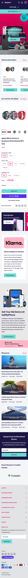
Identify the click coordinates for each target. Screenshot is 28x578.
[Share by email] (25, 205)
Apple (4, 76)
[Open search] (19, 2)
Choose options (10, 90)
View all (24, 60)
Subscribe (14, 454)
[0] (25, 2)
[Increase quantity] (17, 185)
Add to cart (14, 191)
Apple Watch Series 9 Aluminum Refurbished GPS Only (13, 141)
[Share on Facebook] (16, 205)
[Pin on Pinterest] (19, 205)
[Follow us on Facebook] (3, 554)
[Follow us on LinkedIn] (14, 554)
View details (23, 99)
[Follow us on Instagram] (8, 554)
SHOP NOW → (14, 39)
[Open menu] (2, 2)
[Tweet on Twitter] (22, 205)
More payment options (14, 200)
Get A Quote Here (8, 336)
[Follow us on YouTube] (11, 554)
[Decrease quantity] (9, 185)
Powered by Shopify (6, 574)
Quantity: (4, 185)
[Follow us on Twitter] (6, 554)
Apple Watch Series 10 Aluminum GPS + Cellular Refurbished (9, 80)
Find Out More (10, 275)
